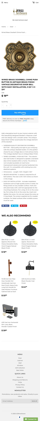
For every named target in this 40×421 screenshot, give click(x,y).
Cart (36, 2)
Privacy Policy (20, 385)
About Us (20, 377)
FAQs (20, 382)
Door (11, 26)
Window (20, 365)
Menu (6, 2)
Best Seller (20, 370)
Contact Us (20, 387)
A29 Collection (20, 368)
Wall (20, 363)
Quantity (5, 102)
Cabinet (20, 360)
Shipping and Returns (20, 380)
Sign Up (34, 401)
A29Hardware (20, 413)
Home (4, 26)
